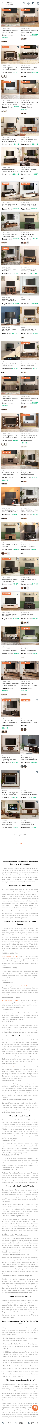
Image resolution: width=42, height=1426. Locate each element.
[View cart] (38, 4)
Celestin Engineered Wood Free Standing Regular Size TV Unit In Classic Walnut (9, 69)
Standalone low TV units (10, 1000)
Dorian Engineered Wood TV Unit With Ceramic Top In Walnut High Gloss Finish (29, 437)
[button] (2, 3)
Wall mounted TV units (10, 956)
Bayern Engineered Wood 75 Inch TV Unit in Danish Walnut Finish (29, 206)
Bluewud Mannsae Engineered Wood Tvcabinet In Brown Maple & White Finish (29, 794)
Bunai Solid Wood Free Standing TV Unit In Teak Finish (9, 300)
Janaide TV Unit (25, 299)
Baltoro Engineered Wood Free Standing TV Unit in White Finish (9, 206)
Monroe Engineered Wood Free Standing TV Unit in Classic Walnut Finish (28, 270)
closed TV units (26, 986)
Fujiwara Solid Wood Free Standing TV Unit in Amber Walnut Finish (9, 141)
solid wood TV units (12, 1067)
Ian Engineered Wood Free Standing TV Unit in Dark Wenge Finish (28, 546)
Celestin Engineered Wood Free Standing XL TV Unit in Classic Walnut (9, 437)
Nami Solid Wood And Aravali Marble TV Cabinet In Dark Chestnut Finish (10, 722)
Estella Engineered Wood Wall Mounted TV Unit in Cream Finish (29, 650)
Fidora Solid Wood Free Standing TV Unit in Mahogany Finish (27, 236)
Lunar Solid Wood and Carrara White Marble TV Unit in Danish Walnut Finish (9, 650)
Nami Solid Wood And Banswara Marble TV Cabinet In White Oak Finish (29, 722)
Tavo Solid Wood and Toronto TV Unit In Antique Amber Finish (10, 685)
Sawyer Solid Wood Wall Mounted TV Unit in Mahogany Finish (9, 365)
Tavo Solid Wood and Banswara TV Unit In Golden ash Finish (29, 685)
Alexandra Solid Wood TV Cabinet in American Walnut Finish (10, 171)
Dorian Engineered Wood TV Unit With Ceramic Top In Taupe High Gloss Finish (10, 104)
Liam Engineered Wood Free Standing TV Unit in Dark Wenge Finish (10, 511)
